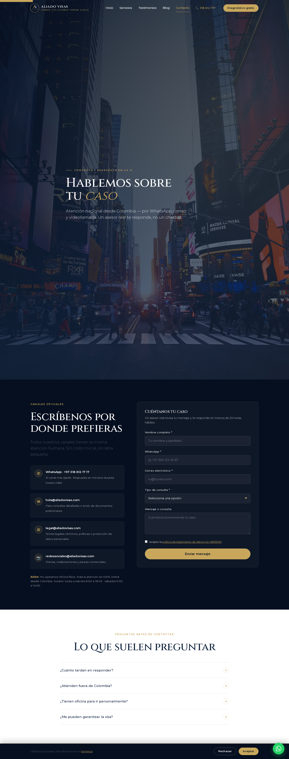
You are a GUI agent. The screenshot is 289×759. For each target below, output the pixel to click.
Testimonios (147, 8)
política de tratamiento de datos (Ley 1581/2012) (192, 541)
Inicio (109, 8)
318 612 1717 (205, 7)
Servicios (126, 8)
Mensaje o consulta (158, 509)
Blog (166, 8)
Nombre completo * (158, 432)
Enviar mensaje (197, 554)
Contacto (182, 8)
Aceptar (248, 751)
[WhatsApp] (278, 748)
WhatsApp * (153, 451)
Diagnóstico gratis (240, 7)
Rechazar (225, 751)
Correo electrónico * (159, 470)
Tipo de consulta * (157, 489)
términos (87, 751)
